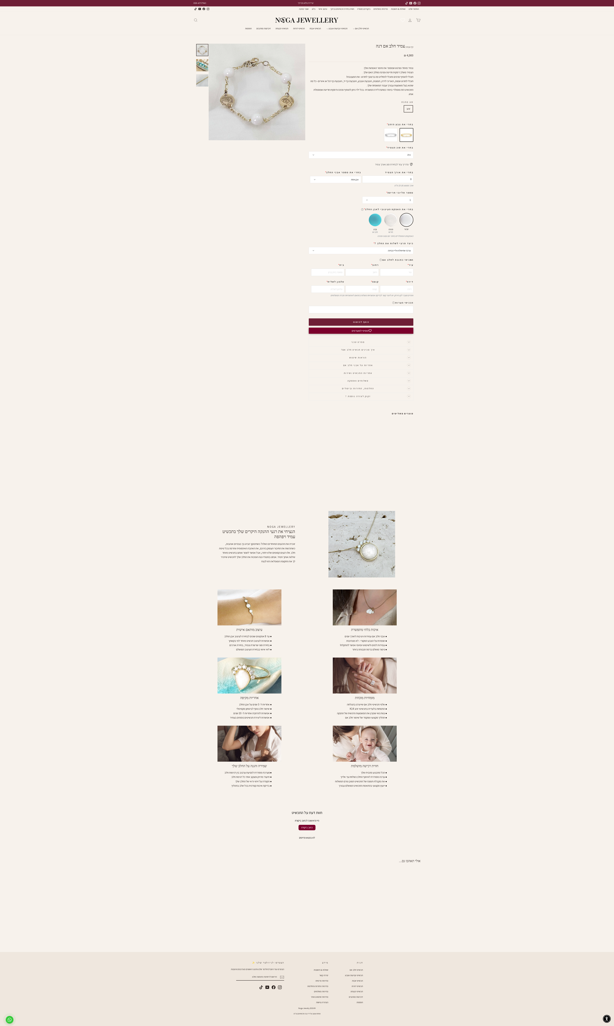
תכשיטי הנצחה (282, 28)
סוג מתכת (407, 102)
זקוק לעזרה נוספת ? (357, 396)
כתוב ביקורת (307, 827)
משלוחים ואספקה (358, 380)
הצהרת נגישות (322, 1002)
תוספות (248, 28)
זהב (408, 108)
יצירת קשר (323, 975)
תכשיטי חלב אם (362, 28)
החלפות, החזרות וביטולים (358, 388)
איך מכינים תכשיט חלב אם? (358, 349)
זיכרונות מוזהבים (263, 28)
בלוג (313, 9)
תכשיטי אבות (315, 28)
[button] (410, 259)
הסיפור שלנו (414, 9)
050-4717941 (199, 3)
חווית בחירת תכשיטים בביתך (342, 9)
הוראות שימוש (358, 357)
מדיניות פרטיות (321, 980)
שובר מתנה (304, 9)
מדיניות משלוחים (381, 9)
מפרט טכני (358, 342)
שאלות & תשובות (398, 9)
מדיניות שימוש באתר (319, 996)
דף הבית (409, 47)
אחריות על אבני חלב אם (358, 365)
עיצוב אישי (323, 9)
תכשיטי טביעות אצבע (337, 28)
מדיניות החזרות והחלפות (317, 986)
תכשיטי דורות (299, 28)
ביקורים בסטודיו (363, 9)
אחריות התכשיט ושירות (358, 373)
